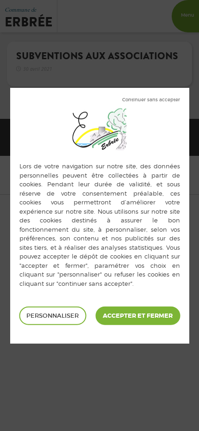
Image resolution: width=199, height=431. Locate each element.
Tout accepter (137, 316)
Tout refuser (151, 100)
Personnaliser (52, 316)
